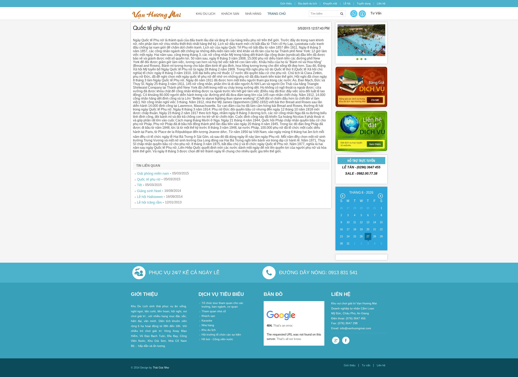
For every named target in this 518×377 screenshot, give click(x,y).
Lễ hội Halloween (150, 197)
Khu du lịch (205, 13)
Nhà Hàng (253, 13)
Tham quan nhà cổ (214, 311)
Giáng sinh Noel (149, 191)
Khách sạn (230, 13)
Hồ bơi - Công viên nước (217, 339)
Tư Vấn (375, 13)
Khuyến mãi (330, 3)
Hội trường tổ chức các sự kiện (221, 334)
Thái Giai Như (161, 367)
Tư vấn (366, 365)
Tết (139, 185)
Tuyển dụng (363, 3)
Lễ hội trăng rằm (149, 202)
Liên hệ (381, 3)
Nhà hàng (208, 325)
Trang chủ (276, 13)
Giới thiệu (286, 3)
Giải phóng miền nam (153, 173)
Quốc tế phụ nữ (148, 179)
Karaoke (207, 320)
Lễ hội (346, 3)
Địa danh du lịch (307, 3)
